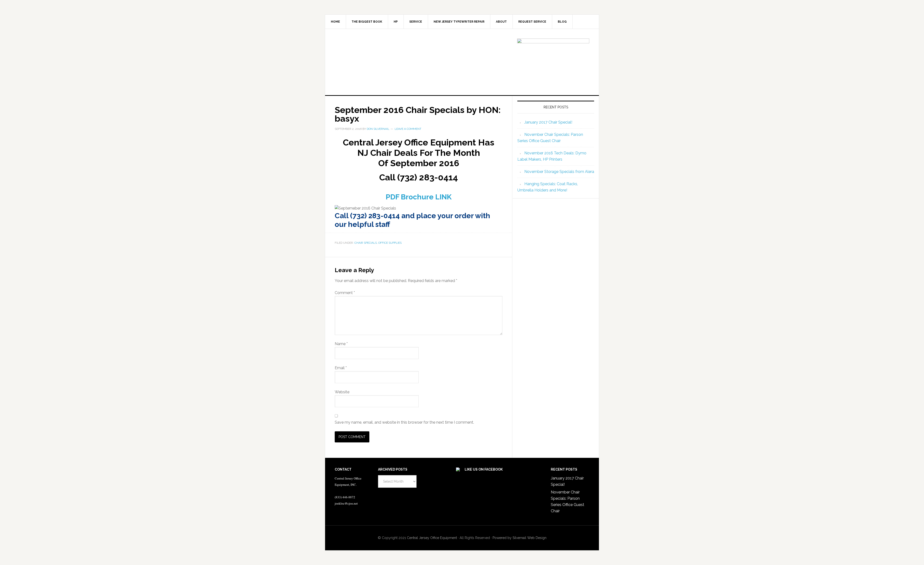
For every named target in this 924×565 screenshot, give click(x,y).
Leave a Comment (408, 129)
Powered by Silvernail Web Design (519, 538)
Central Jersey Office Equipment (432, 538)
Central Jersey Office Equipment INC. (366, 61)
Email (341, 368)
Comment (345, 292)
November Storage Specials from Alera (559, 171)
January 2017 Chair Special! (548, 122)
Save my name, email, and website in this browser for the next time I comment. (404, 422)
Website (342, 392)
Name (341, 344)
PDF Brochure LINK (419, 197)
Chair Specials (365, 242)
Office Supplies (390, 242)
